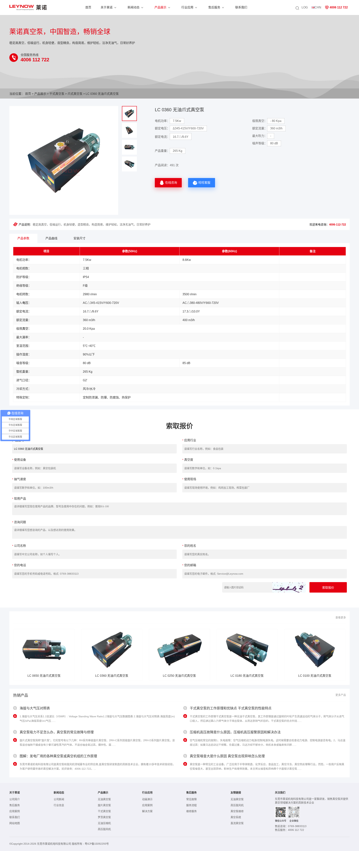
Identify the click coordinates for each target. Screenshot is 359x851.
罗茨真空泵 (104, 817)
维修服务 (191, 811)
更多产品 (340, 694)
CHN (317, 7)
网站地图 (14, 823)
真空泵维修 (237, 811)
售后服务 (214, 7)
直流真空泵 (237, 823)
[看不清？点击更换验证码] (289, 587)
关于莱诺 (107, 7)
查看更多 (340, 617)
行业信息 (59, 805)
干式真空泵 (56, 93)
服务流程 (191, 805)
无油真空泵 (104, 799)
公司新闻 (59, 799)
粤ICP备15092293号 (97, 843)
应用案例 (14, 811)
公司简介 (14, 799)
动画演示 (147, 799)
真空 (25, 328)
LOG (305, 7)
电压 (25, 302)
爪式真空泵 (74, 93)
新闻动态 (133, 7)
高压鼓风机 (104, 829)
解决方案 (147, 811)
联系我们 (241, 7)
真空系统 (236, 817)
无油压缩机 (104, 823)
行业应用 (187, 7)
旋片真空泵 (104, 805)
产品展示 (160, 7)
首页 (88, 7)
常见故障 (191, 799)
